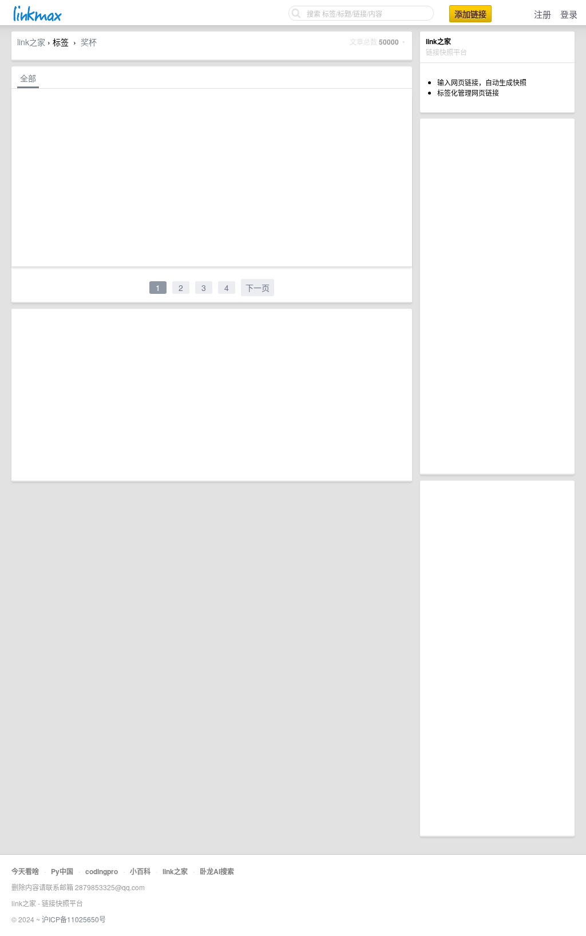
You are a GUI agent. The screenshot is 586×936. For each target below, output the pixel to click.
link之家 (31, 42)
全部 (28, 78)
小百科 (140, 871)
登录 (568, 14)
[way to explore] (36, 20)
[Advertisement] (497, 296)
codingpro (101, 871)
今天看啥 (25, 871)
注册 (542, 14)
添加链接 (470, 13)
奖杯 (89, 42)
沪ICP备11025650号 (74, 919)
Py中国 (62, 871)
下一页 (258, 287)
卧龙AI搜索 (217, 871)
